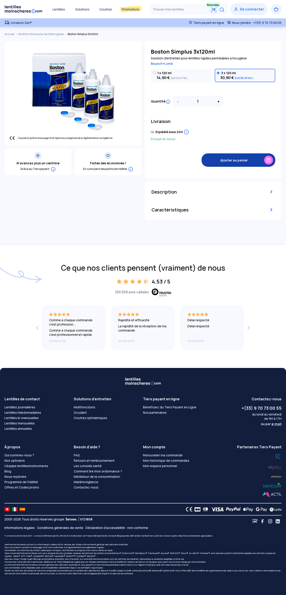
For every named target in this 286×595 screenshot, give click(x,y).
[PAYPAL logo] (232, 509)
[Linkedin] (277, 521)
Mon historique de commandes (166, 460)
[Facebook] (262, 521)
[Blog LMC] (255, 521)
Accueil (9, 34)
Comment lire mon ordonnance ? (98, 471)
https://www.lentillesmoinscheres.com (23, 553)
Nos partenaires (155, 412)
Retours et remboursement (94, 460)
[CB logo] (196, 509)
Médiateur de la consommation (97, 476)
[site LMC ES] (22, 509)
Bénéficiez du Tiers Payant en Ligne (169, 407)
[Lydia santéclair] (276, 476)
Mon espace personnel (160, 466)
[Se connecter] (249, 9)
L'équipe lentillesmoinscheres (26, 466)
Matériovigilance (86, 482)
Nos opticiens (14, 460)
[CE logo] (188, 509)
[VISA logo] (216, 509)
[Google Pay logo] (260, 509)
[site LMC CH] (7, 509)
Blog (7, 471)
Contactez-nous (86, 487)
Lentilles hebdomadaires (22, 412)
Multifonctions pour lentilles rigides (41, 34)
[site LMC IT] (14, 509)
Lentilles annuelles (18, 428)
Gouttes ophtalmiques (90, 418)
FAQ (77, 455)
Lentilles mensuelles (19, 423)
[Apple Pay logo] (247, 509)
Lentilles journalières (19, 407)
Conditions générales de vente (60, 528)
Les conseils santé (88, 466)
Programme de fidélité (21, 482)
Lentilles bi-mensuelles (21, 418)
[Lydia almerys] (272, 485)
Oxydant (80, 412)
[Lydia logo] (274, 509)
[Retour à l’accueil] (23, 9)
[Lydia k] (274, 467)
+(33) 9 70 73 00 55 (262, 408)
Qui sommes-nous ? (19, 455)
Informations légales (19, 528)
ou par (271, 424)
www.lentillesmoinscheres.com (99, 558)
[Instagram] (270, 521)
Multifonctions (84, 407)
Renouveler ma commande (163, 455)
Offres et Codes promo (21, 487)
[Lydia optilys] (278, 457)
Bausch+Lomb (162, 63)
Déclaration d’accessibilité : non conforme (117, 528)
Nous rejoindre (15, 476)
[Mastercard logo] (204, 509)
